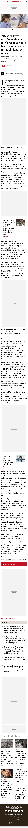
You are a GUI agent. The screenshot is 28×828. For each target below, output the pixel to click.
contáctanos (19, 814)
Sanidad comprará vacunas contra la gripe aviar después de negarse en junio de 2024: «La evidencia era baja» (9, 227)
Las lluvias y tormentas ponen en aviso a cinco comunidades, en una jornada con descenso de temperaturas (20, 757)
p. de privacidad (9, 818)
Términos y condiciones (13, 816)
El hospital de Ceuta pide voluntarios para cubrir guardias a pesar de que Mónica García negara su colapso (7, 757)
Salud (19, 559)
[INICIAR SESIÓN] (26, 2)
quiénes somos (9, 814)
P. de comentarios (14, 819)
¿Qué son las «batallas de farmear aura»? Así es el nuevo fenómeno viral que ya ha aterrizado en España (6, 788)
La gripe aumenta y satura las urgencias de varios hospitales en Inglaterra (9, 460)
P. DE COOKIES (19, 818)
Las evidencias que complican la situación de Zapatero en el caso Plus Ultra (14, 659)
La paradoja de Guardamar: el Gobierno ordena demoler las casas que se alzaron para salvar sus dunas (14, 669)
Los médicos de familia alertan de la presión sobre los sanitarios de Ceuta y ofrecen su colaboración (21, 793)
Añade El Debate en (15, 73)
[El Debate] (14, 1)
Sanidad (8, 559)
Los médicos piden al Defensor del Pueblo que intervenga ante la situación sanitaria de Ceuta (21, 775)
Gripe (14, 559)
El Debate (10, 65)
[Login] (26, 2)
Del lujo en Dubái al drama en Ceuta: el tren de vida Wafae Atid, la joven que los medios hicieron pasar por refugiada (15, 640)
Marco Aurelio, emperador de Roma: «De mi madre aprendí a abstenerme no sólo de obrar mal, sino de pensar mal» (15, 629)
